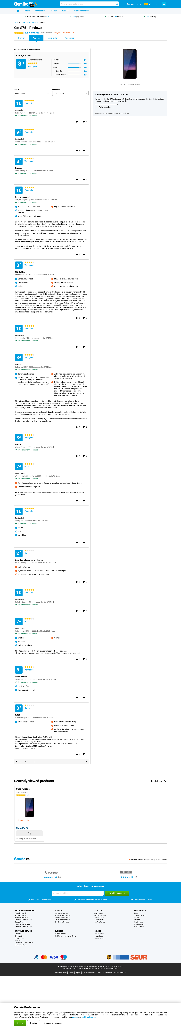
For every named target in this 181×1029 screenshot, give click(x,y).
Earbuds (137, 920)
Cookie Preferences (88, 973)
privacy (75, 1017)
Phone (27, 11)
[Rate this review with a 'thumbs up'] (77, 122)
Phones (58, 910)
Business (65, 11)
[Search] (117, 4)
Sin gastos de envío (29, 839)
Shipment (18, 940)
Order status (19, 936)
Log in (139, 4)
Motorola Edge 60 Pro (22, 924)
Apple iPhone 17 (20, 913)
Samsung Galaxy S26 (22, 917)
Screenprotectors (139, 915)
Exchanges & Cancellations (24, 943)
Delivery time (19, 938)
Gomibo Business (60, 934)
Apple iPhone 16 (20, 915)
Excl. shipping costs (133, 84)
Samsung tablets (100, 915)
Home (16, 22)
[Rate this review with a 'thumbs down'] (84, 122)
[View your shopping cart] (164, 4)
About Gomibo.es (60, 973)
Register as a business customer (65, 936)
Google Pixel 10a (20, 922)
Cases (136, 913)
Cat (28, 22)
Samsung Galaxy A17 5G (23, 926)
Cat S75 (35, 22)
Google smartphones (62, 922)
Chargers (137, 917)
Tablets (53, 11)
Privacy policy (99, 938)
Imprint (78, 973)
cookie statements (89, 1017)
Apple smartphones (61, 913)
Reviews (42, 22)
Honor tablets (99, 920)
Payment (18, 934)
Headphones (138, 922)
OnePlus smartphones (62, 917)
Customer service (81, 11)
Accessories (40, 11)
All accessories (139, 926)
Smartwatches (139, 924)
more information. (112, 968)
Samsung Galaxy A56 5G (23, 920)
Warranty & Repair (21, 945)
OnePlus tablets (99, 922)
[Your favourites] (157, 4)
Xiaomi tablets (99, 917)
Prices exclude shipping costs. (113, 966)
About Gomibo (99, 934)
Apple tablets (98, 913)
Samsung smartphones (62, 915)
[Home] (18, 11)
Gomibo (97, 931)
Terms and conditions (104, 973)
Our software (98, 936)
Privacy (71, 973)
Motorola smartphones (62, 920)
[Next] (86, 761)
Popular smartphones (25, 910)
